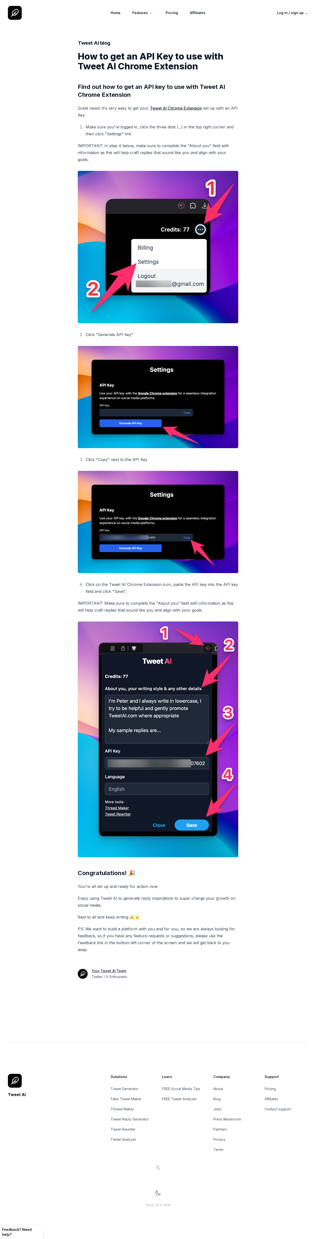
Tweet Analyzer (123, 1139)
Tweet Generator (124, 1089)
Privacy (219, 1139)
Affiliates (197, 13)
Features (140, 13)
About (218, 1089)
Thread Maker (122, 1109)
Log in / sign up (292, 13)
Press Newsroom (227, 1119)
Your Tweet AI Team (109, 971)
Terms (218, 1149)
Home (115, 13)
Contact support (278, 1109)
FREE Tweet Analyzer (179, 1099)
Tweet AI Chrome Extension (176, 108)
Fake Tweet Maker (126, 1099)
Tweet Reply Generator (130, 1119)
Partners (220, 1129)
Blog (217, 1099)
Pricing (172, 13)
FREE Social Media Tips (181, 1089)
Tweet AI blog (94, 43)
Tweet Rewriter (123, 1129)
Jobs (217, 1109)
